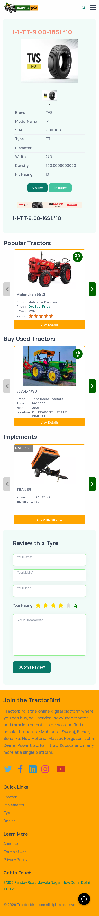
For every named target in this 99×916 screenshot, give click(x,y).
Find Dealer (60, 187)
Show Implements (49, 519)
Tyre (7, 812)
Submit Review (32, 667)
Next (92, 289)
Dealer (9, 820)
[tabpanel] (49, 95)
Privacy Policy (15, 859)
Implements (13, 804)
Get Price (37, 187)
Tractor (10, 797)
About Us (11, 843)
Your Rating (22, 605)
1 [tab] (49, 104)
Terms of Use (15, 851)
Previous (6, 289)
